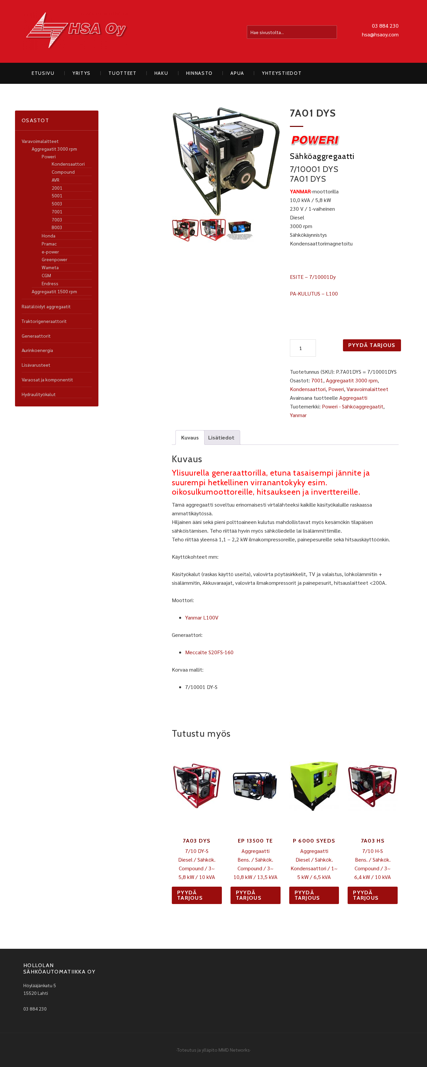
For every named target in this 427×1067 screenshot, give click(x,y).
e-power (50, 251)
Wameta (50, 267)
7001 (317, 380)
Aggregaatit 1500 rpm (54, 291)
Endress (50, 283)
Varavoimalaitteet (367, 388)
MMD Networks (234, 1050)
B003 (57, 227)
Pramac (49, 243)
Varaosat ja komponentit (47, 379)
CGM (46, 275)
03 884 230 (385, 25)
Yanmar (298, 414)
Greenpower (54, 259)
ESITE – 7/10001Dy (313, 276)
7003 (57, 219)
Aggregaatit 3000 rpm (352, 380)
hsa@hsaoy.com (380, 34)
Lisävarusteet (36, 365)
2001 (57, 188)
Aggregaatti (353, 397)
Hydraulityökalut (39, 394)
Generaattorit (36, 336)
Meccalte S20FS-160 (209, 652)
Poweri (336, 388)
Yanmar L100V (202, 617)
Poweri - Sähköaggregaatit (352, 406)
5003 (57, 203)
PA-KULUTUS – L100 (314, 293)
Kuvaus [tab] (190, 437)
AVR (55, 180)
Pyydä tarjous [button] (190, 895)
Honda (48, 235)
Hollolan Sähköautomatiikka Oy (76, 31)
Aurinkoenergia (37, 350)
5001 (57, 195)
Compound (63, 172)
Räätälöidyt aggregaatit (46, 306)
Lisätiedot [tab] (221, 437)
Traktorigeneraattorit (44, 321)
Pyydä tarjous (372, 345)
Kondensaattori (308, 388)
